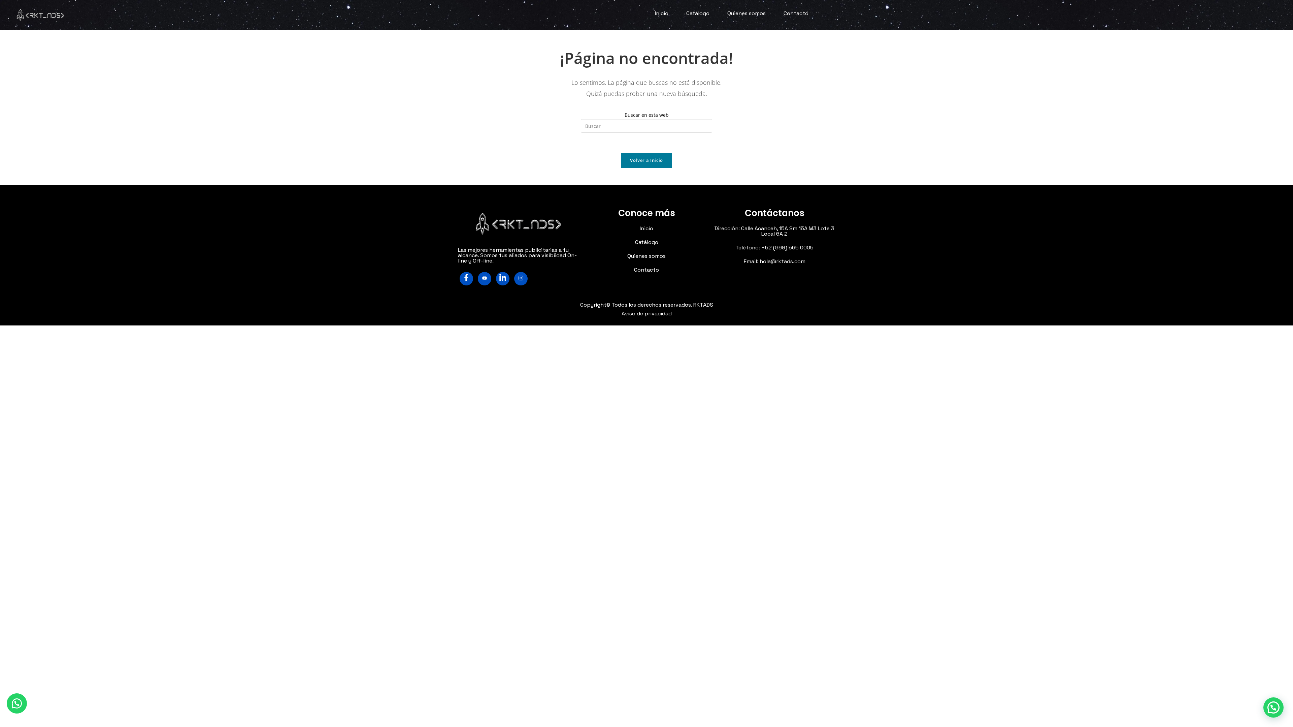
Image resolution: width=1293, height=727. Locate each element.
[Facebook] (466, 278)
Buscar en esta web (647, 115)
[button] (17, 703)
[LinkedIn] (502, 278)
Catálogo (697, 13)
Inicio (661, 13)
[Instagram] (521, 278)
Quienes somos (746, 13)
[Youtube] (484, 278)
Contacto (796, 13)
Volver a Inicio (646, 160)
